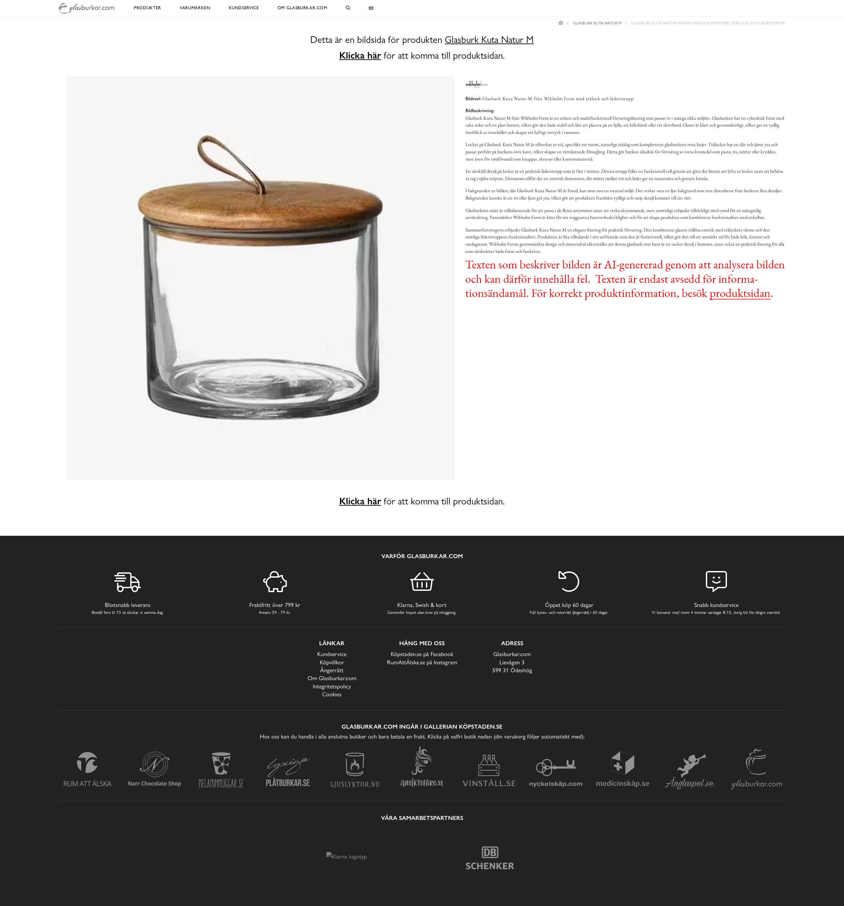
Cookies (332, 694)
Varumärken (195, 7)
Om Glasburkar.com (302, 7)
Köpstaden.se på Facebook (422, 653)
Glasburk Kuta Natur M (489, 39)
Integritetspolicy (332, 686)
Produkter (147, 7)
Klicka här (360, 55)
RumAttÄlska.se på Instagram (422, 662)
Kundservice (244, 7)
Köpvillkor (332, 662)
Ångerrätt (332, 670)
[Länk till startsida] (560, 23)
